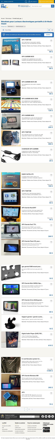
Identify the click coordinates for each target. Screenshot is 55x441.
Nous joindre (4, 429)
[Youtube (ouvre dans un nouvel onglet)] (53, 417)
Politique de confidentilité (7, 431)
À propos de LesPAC (6, 425)
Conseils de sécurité (19, 431)
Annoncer (17, 425)
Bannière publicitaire (32, 431)
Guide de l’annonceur (32, 427)
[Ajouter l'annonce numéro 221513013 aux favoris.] (51, 209)
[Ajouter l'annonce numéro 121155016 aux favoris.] (51, 116)
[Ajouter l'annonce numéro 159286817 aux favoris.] (51, 133)
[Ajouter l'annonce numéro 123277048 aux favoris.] (51, 41)
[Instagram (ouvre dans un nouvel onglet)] (49, 417)
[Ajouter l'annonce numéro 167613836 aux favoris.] (51, 175)
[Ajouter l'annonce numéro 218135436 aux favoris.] (51, 226)
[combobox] (41, 6)
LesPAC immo (18, 427)
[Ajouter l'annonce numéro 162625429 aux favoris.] (51, 192)
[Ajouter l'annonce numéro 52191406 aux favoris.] (51, 83)
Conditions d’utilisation (19, 432)
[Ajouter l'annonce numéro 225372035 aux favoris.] (51, 377)
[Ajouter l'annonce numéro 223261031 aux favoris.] (51, 301)
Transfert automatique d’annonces (35, 429)
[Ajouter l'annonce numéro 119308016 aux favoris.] (51, 150)
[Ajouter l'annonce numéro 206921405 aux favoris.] (51, 268)
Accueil (2, 18)
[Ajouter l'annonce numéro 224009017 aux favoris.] (51, 393)
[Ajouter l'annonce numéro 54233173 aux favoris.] (51, 100)
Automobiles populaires (20, 429)
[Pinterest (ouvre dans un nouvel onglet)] (46, 417)
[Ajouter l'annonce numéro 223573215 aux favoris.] (51, 284)
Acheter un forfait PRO (32, 425)
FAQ (3, 427)
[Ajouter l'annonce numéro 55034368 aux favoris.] (51, 58)
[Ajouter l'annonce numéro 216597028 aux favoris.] (51, 318)
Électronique (8, 18)
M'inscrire (37, 416)
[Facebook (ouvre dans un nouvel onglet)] (42, 417)
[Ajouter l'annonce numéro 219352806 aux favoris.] (51, 335)
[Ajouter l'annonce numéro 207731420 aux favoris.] (51, 242)
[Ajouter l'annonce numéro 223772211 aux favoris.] (51, 360)
